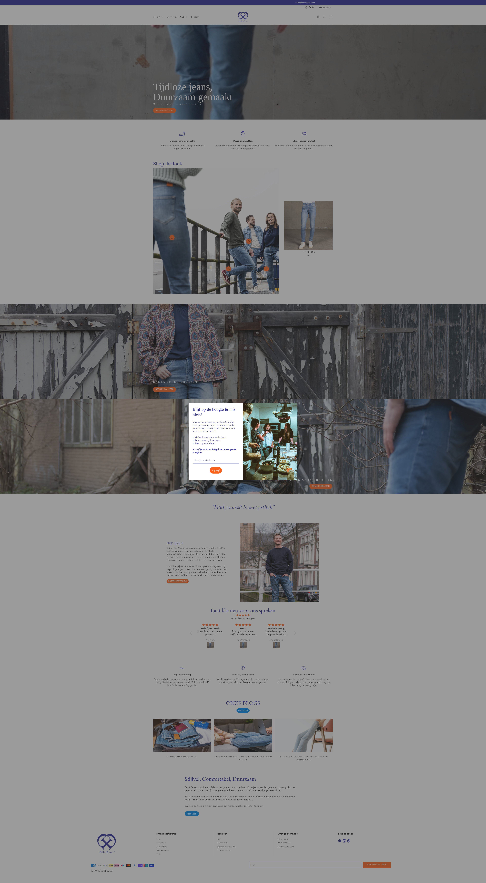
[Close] (294, 406)
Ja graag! (216, 470)
